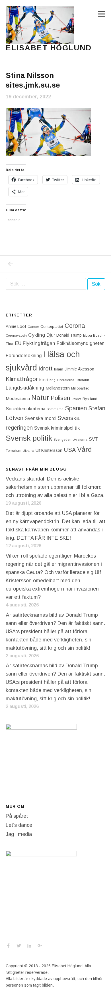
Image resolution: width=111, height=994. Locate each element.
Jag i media (19, 834)
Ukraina (28, 450)
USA (70, 450)
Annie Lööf (16, 326)
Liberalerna (65, 380)
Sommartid (55, 409)
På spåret (17, 816)
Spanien (76, 408)
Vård (84, 449)
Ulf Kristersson (49, 450)
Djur (50, 335)
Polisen (60, 398)
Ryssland (90, 399)
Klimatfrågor (22, 379)
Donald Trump (69, 335)
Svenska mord (40, 418)
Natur (40, 397)
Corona (75, 325)
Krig (53, 380)
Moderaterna (18, 398)
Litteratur (82, 380)
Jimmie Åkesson (79, 369)
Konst (43, 380)
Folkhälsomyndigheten (80, 343)
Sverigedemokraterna (70, 440)
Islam (58, 369)
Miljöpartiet (80, 388)
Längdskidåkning (25, 388)
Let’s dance (19, 825)
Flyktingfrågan (39, 343)
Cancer (33, 326)
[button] (40, 25)
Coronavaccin (16, 335)
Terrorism (13, 450)
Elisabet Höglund (49, 48)
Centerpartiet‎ (51, 326)
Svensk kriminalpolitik (57, 427)
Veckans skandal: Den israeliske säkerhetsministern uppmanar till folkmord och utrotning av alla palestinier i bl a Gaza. (55, 487)
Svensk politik (29, 438)
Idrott (45, 368)
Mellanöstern (58, 388)
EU (18, 343)
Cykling (36, 335)
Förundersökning (24, 355)
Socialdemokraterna (25, 408)
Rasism (76, 399)
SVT (93, 439)
